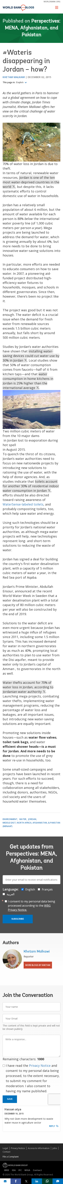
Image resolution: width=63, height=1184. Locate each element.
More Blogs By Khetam (37, 965)
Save (10, 1099)
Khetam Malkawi (14, 77)
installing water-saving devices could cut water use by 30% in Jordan (31, 355)
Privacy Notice (40, 1065)
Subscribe (17, 919)
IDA (14, 1170)
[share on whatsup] (47, 1181)
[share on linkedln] (36, 1181)
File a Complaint (11, 1156)
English (20, 82)
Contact (6, 1151)
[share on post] (26, 1181)
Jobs (54, 1148)
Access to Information (39, 1148)
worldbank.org (52, 1)
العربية (10, 894)
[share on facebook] (15, 1181)
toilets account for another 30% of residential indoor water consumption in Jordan (31, 486)
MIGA (27, 1170)
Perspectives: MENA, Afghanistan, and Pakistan (33, 28)
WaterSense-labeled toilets (23, 504)
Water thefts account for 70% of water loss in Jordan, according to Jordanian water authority (28, 687)
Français (47, 889)
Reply (52, 1126)
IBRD (6, 1170)
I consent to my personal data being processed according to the (31, 905)
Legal (5, 1148)
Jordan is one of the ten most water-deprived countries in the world (31, 182)
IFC (20, 1170)
